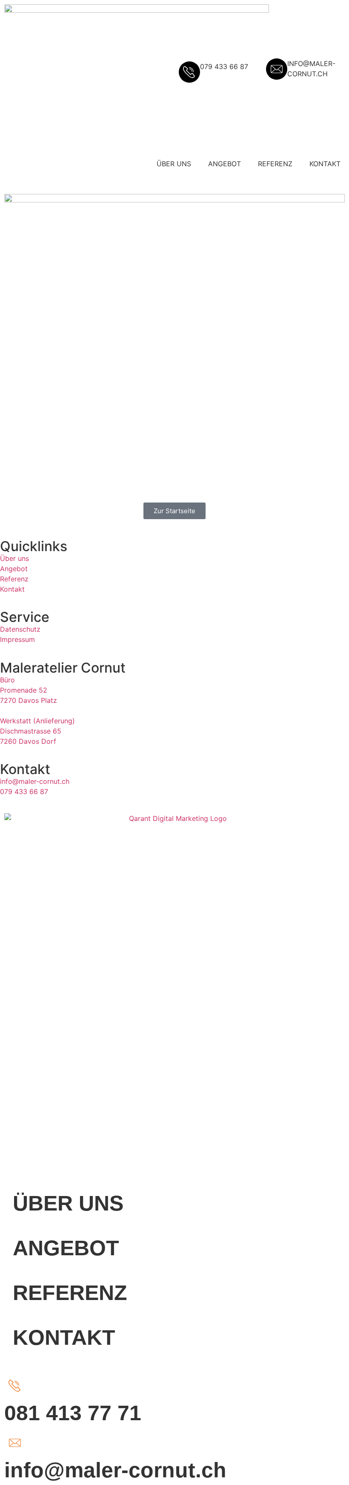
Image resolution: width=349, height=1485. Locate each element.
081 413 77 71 (72, 1413)
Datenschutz (20, 629)
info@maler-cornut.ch (34, 781)
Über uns (14, 558)
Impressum (17, 639)
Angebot (14, 568)
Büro (7, 680)
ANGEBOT (224, 163)
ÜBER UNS (174, 163)
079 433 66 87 (24, 791)
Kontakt (12, 589)
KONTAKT (324, 163)
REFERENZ (275, 163)
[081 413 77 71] (15, 1385)
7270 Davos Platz (28, 700)
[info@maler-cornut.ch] (15, 1442)
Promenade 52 (23, 690)
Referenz (14, 579)
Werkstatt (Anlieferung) (37, 720)
